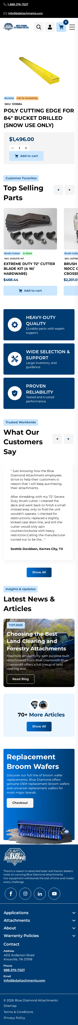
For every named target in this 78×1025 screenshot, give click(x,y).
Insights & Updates (21, 589)
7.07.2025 (16, 625)
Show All (39, 572)
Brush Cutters (12, 253)
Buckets (9, 98)
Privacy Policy (14, 1018)
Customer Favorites (21, 178)
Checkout (20, 803)
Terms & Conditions (18, 1012)
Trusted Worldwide (21, 422)
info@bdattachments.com (24, 980)
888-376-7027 (14, 970)
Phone (7, 965)
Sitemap (10, 1006)
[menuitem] (39, 913)
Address (8, 951)
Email (7, 976)
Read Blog (20, 679)
